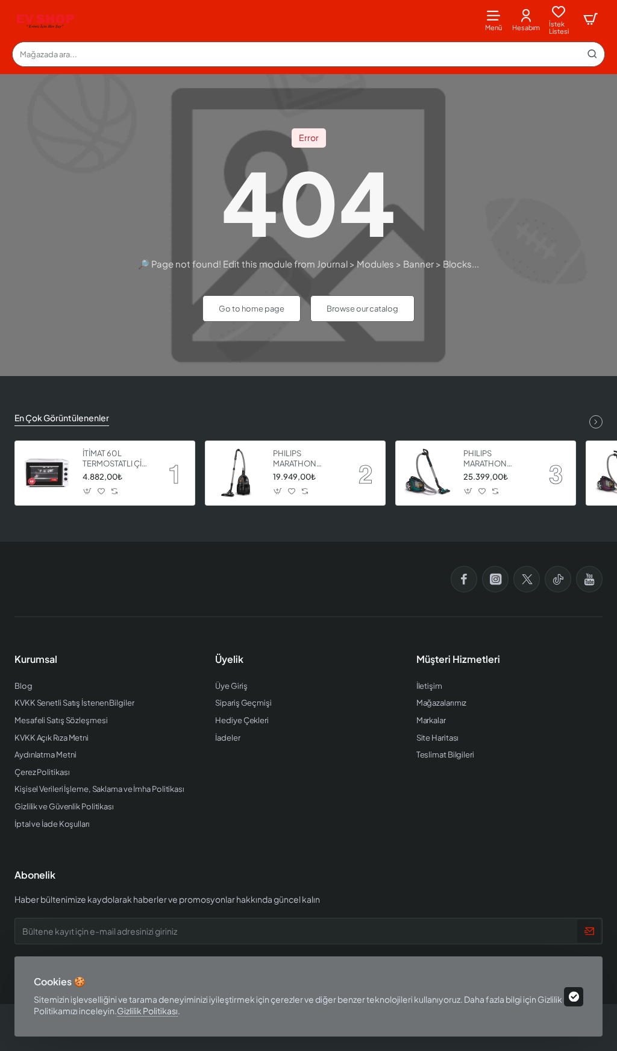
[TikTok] (558, 579)
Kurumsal (35, 659)
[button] (87, 491)
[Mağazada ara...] (592, 54)
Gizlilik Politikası (147, 1010)
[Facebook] (464, 579)
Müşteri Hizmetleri (458, 659)
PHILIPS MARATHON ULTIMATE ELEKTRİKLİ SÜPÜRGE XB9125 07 (306, 458)
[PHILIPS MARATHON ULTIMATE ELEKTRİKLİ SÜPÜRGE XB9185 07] (428, 473)
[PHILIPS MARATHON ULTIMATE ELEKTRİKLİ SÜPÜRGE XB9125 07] (237, 473)
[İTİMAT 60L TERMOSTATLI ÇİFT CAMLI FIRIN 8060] (47, 473)
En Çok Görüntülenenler (61, 417)
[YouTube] (589, 579)
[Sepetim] (590, 19)
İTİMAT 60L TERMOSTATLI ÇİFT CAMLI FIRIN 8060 (117, 458)
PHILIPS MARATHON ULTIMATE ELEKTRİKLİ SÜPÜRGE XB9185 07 (496, 458)
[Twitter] (526, 579)
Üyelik (229, 659)
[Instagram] (495, 579)
